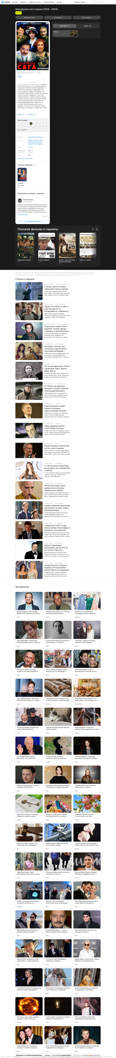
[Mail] (2, 2)
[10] (46, 126)
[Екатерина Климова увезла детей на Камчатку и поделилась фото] (58, 779)
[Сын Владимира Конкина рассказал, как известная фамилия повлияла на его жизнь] (29, 750)
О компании (8, 1056)
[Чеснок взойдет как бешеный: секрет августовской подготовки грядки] (87, 837)
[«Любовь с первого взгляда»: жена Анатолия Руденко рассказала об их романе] (87, 634)
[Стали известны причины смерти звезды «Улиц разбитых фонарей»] (58, 1010)
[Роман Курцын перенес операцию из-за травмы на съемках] (87, 1039)
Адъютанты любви (24, 260)
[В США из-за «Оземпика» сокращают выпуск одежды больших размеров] (87, 605)
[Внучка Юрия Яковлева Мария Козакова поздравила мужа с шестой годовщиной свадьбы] (87, 866)
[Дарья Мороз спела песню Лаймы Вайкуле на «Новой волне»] (87, 952)
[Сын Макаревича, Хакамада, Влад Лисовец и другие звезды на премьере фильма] (87, 750)
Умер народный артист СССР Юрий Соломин (54, 427)
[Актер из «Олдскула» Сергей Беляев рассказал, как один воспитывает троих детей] (58, 808)
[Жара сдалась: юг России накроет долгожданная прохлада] (87, 721)
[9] (43, 126)
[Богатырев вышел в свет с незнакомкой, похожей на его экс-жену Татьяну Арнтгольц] (87, 663)
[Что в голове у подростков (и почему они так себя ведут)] (58, 663)
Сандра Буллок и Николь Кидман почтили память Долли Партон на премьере (56, 567)
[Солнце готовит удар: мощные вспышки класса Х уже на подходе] (29, 1010)
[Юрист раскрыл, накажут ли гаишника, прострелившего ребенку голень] (29, 837)
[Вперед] (96, 229)
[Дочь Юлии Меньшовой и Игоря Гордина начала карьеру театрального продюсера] (58, 1039)
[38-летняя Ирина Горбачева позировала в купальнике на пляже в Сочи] (87, 1010)
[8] (40, 126)
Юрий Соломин (33, 140)
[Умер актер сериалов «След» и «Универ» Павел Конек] (29, 779)
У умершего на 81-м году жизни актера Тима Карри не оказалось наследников (57, 527)
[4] (28, 126)
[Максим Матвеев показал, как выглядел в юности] (87, 923)
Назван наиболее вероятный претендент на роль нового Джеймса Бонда (57, 507)
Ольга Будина (38, 144)
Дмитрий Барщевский (35, 137)
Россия (30, 147)
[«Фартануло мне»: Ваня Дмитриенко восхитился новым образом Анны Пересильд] (29, 866)
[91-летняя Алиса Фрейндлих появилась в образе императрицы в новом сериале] (58, 952)
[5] (31, 126)
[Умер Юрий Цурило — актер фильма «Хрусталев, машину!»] (58, 923)
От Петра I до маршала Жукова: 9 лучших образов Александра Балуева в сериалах (56, 388)
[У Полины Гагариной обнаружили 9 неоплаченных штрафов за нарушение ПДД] (29, 981)
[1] (19, 126)
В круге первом (43, 260)
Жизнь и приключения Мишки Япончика (67, 261)
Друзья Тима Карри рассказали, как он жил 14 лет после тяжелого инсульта (56, 547)
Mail (3, 1056)
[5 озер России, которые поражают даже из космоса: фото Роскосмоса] (58, 750)
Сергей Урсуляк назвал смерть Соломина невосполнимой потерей (55, 408)
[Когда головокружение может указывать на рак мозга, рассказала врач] (29, 895)
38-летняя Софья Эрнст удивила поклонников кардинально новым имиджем (55, 488)
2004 (18, 73)
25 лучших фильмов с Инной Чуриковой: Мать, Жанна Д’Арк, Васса (57, 368)
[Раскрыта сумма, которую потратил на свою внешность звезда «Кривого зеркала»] (29, 663)
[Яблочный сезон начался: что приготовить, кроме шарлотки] (87, 692)
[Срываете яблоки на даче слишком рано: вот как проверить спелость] (87, 808)
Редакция (44, 1056)
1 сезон (20, 183)
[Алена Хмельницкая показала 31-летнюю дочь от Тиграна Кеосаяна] (58, 634)
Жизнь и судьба (85, 260)
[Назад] (92, 229)
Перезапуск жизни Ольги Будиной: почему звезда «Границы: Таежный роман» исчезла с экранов (57, 328)
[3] (25, 126)
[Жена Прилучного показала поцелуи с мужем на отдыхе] (29, 1039)
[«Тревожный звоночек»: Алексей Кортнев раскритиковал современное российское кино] (58, 605)
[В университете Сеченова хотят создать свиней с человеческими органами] (58, 692)
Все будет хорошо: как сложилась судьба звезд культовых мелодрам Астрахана (55, 348)
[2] (22, 126)
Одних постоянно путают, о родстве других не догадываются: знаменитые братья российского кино (56, 308)
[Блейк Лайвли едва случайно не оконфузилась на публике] (87, 981)
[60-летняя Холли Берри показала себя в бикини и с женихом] (58, 981)
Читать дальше (22, 214)
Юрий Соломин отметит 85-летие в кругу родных (57, 447)
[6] (34, 126)
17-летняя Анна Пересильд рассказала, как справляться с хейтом (57, 468)
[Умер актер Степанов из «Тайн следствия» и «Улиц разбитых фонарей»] (29, 952)
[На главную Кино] (7, 2)
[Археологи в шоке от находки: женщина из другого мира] (29, 808)
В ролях (20, 140)
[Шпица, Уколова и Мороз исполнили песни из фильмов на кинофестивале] (58, 895)
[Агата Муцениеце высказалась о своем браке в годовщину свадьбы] (87, 895)
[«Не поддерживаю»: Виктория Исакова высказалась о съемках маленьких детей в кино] (29, 692)
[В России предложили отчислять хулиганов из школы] (58, 866)
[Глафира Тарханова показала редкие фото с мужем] (87, 779)
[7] (37, 126)
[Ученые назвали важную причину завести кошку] (58, 721)
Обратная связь (108, 1056)
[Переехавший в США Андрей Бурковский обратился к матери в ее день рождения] (29, 605)
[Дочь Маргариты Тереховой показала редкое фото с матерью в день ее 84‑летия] (29, 634)
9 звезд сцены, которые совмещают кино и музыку (56, 288)
